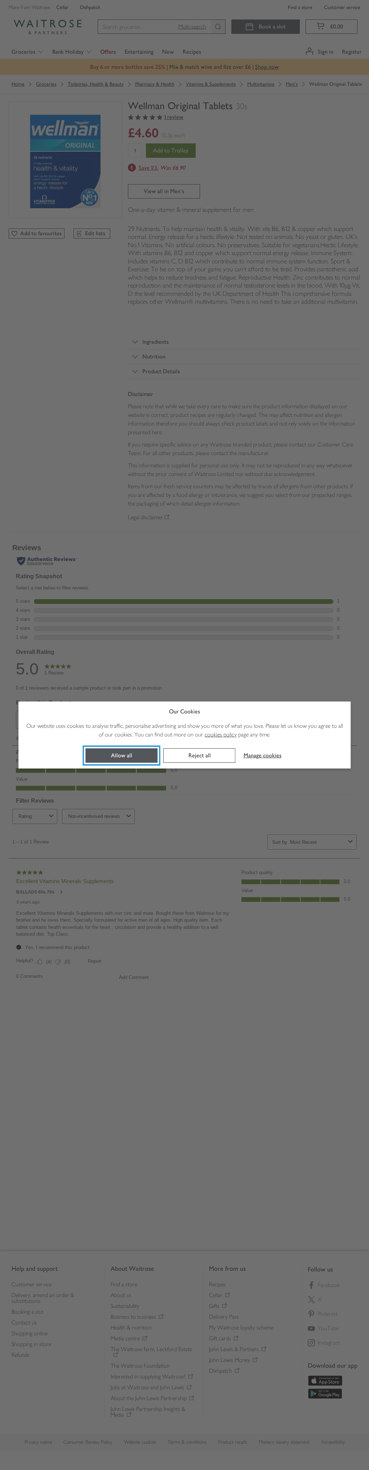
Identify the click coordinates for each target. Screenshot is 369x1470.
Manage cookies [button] (262, 755)
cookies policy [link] (221, 734)
